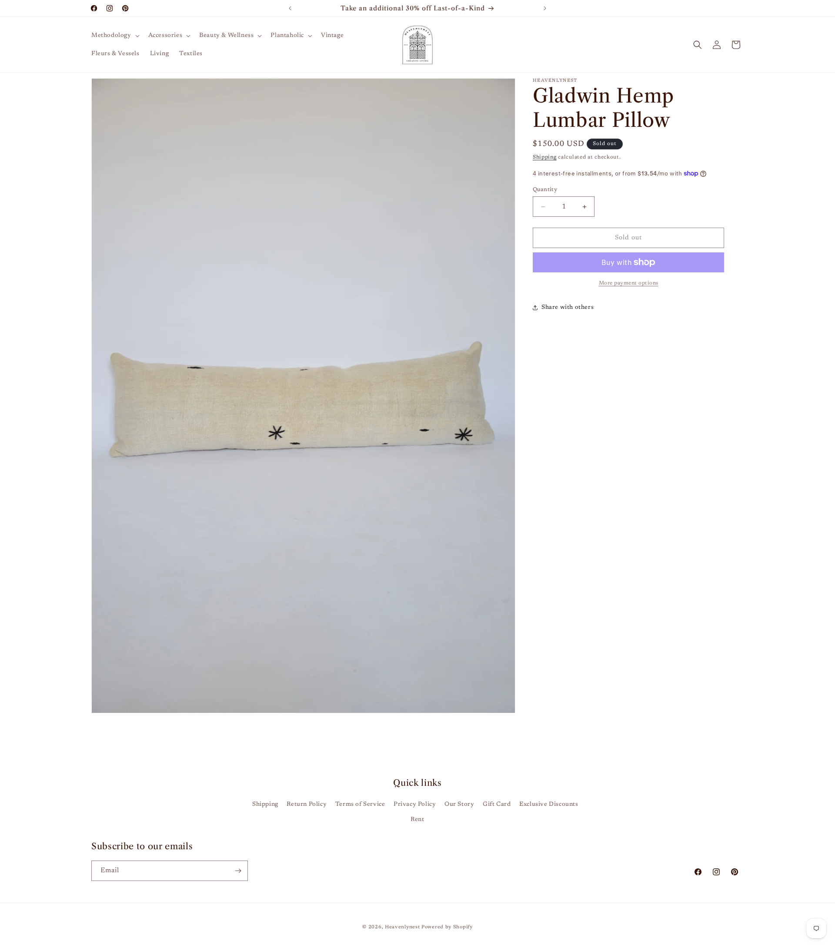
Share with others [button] (567, 308)
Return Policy (307, 804)
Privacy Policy (415, 804)
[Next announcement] (544, 8)
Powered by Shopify (447, 927)
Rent (417, 820)
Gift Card (497, 804)
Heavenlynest (402, 927)
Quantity (545, 189)
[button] (114, 35)
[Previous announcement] (290, 8)
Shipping (545, 157)
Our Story (459, 804)
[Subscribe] (237, 871)
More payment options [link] (628, 283)
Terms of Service (360, 804)
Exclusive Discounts (548, 804)
